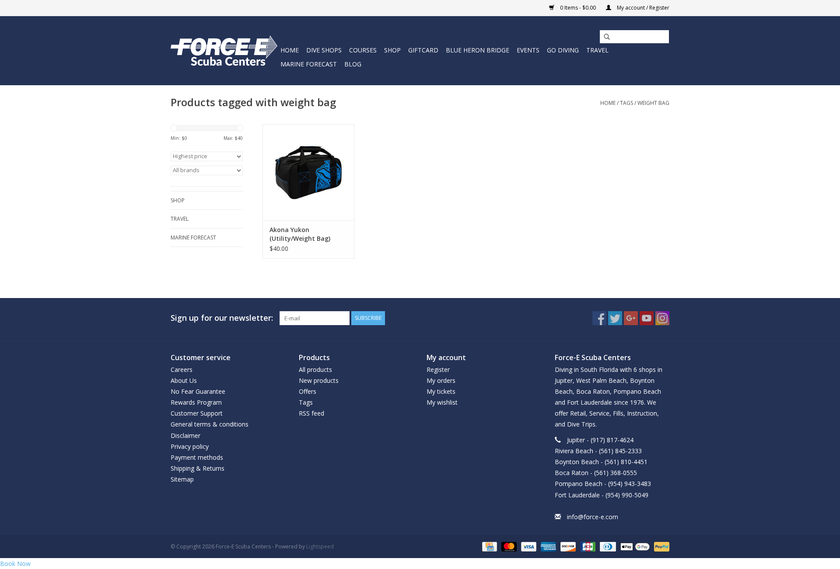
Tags (626, 103)
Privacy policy (190, 446)
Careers (181, 369)
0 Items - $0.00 (578, 7)
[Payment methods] (488, 546)
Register (438, 369)
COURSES (363, 50)
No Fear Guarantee (198, 391)
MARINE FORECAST (308, 64)
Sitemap (182, 479)
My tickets (441, 391)
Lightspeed (320, 546)
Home (289, 50)
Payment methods (197, 457)
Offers (307, 391)
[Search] (603, 37)
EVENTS (528, 50)
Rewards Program (196, 402)
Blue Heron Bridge (477, 50)
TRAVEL (597, 50)
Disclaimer (185, 435)
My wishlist (442, 402)
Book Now (15, 563)
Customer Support (197, 413)
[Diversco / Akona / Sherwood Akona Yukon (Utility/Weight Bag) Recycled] (308, 172)
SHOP (392, 50)
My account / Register (642, 7)
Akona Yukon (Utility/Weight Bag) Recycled (300, 234)
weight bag (653, 103)
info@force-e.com (592, 517)
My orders (441, 380)
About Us (184, 380)
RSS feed (311, 413)
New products (319, 380)
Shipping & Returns (197, 468)
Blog (352, 64)
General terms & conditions (209, 424)
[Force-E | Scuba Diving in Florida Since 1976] (224, 50)
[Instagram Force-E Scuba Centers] (662, 318)
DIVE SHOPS (324, 50)
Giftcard (423, 50)
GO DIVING (563, 50)
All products (315, 369)
